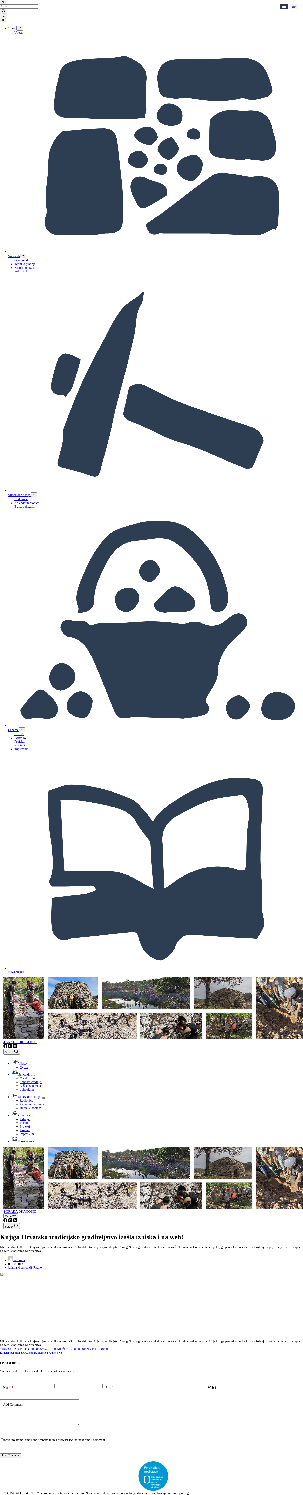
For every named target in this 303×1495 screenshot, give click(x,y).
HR (284, 6)
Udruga (25, 1119)
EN (294, 6)
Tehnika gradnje (31, 1082)
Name (8, 1387)
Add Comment (14, 1404)
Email (111, 1387)
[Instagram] (10, 1047)
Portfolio (25, 1122)
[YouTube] (15, 1047)
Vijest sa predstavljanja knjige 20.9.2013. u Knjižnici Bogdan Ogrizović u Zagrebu (54, 1348)
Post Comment (11, 1455)
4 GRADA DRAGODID (20, 1042)
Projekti (25, 1126)
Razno (37, 1267)
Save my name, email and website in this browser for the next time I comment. (55, 1440)
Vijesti (24, 1067)
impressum (27, 1134)
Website (213, 1387)
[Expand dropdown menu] (29, 1064)
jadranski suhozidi (20, 1267)
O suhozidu (27, 1078)
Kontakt (25, 1130)
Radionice (26, 1100)
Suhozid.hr (27, 1089)
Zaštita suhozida (30, 1085)
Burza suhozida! (30, 1108)
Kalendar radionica (32, 1104)
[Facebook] (5, 1047)
